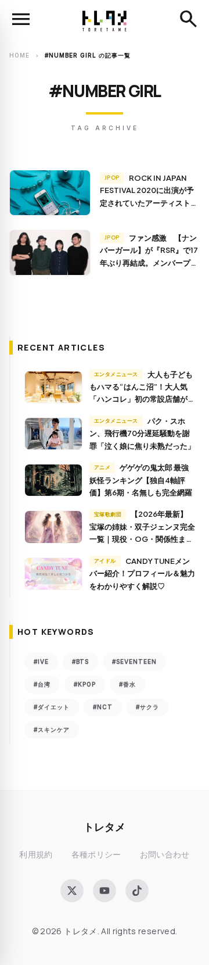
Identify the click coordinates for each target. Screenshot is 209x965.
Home (19, 55)
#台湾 (42, 684)
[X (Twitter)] (72, 890)
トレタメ (104, 826)
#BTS (80, 661)
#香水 (127, 684)
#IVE (41, 661)
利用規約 (35, 854)
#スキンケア (52, 729)
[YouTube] (104, 890)
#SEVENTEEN (134, 661)
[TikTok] (137, 890)
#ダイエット (52, 706)
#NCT (103, 706)
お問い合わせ (165, 854)
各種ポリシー (96, 854)
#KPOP (85, 684)
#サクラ (147, 706)
